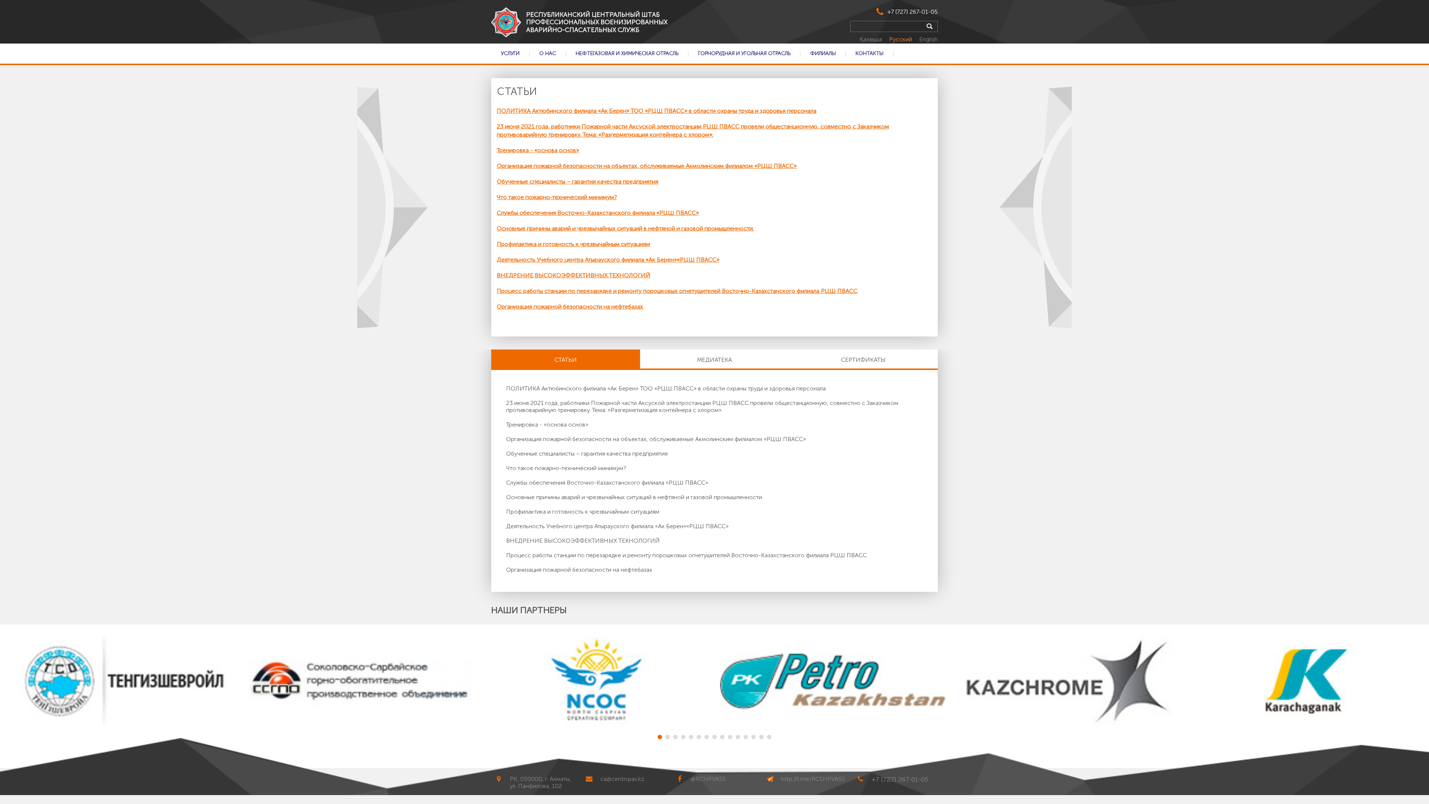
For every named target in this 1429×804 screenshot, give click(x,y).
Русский (901, 39)
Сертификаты (863, 359)
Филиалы (823, 53)
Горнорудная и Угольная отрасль (744, 53)
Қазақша (871, 39)
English (928, 39)
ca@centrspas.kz (622, 778)
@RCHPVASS (708, 778)
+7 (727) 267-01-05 (913, 11)
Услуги (510, 53)
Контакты (869, 53)
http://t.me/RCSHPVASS (813, 778)
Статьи (565, 359)
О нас (547, 53)
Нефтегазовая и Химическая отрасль (627, 53)
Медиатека (714, 359)
